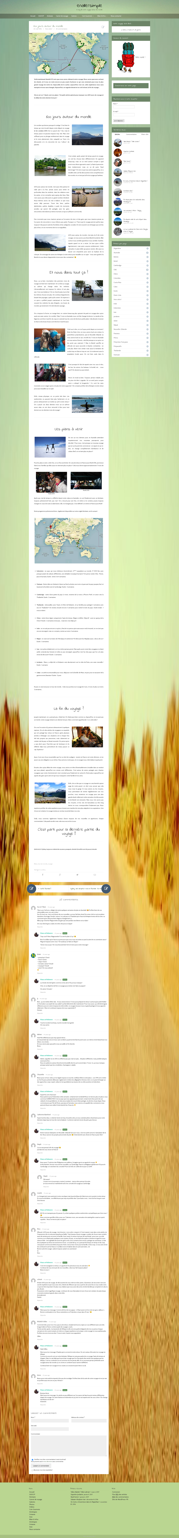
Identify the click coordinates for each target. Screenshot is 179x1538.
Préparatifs (118, 346)
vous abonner (47, 1461)
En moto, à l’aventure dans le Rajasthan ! (135, 181)
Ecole (116, 291)
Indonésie (117, 308)
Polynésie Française (121, 342)
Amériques (33, 1512)
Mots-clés (144, 134)
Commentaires (131, 134)
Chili (115, 270)
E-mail (115, 111)
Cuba (115, 287)
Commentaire (35, 1434)
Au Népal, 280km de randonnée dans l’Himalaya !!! (134, 201)
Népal (116, 325)
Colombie (117, 278)
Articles (117, 134)
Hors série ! (48, 29)
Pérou (116, 338)
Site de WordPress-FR (120, 1499)
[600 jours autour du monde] (69, 55)
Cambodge (117, 265)
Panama (116, 333)
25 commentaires (61, 29)
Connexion (116, 1492)
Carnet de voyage (62, 16)
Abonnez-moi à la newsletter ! (43, 1470)
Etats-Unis (117, 295)
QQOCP (41, 16)
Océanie (32, 1514)
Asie (30, 1517)
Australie (117, 253)
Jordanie (116, 316)
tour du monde (42, 864)
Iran (115, 312)
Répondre (40, 927)
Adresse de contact (78, 1417)
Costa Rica (117, 282)
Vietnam (117, 355)
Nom (33, 1417)
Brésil (116, 261)
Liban (115, 321)
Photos (31, 1504)
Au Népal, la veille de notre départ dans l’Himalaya (134, 220)
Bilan (35, 864)
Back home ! (127, 161)
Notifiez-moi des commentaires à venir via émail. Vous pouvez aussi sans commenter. (48, 1460)
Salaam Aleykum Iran (129, 171)
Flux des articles (119, 1494)
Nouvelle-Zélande (120, 329)
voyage (50, 864)
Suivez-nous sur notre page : (126, 85)
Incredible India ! (128, 191)
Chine (116, 274)
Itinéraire (50, 16)
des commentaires (120, 1497)
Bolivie (116, 257)
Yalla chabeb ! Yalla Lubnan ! (131, 141)
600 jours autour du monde (48, 26)
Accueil (32, 16)
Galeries (74, 16)
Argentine (117, 248)
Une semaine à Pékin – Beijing (132, 211)
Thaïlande (117, 351)
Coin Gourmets (87, 16)
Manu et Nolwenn (46, 933)
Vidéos (31, 1507)
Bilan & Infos (101, 16)
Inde (115, 304)
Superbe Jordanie (128, 151)
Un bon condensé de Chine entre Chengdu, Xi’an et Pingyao (135, 230)
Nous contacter (116, 16)
